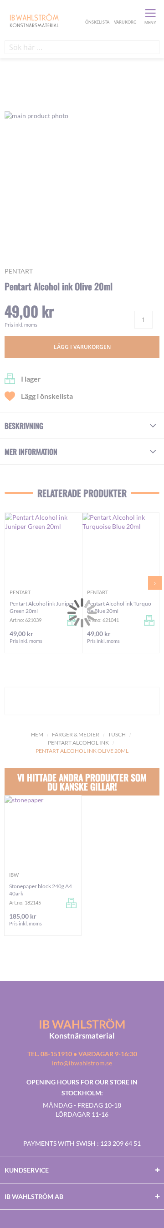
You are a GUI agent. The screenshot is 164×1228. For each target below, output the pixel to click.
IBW (14, 875)
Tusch (117, 734)
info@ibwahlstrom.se (82, 1063)
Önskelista (96, 13)
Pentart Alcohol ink (78, 742)
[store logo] (44, 20)
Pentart (19, 271)
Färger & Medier (75, 734)
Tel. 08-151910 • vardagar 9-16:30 (82, 1054)
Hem (37, 734)
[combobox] (82, 47)
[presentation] (155, 583)
